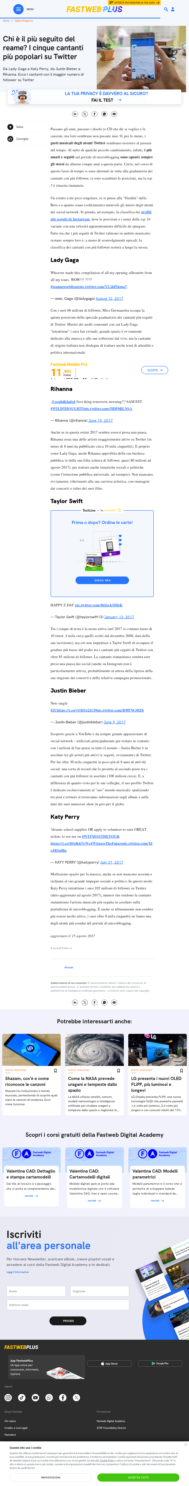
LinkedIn (75, 114)
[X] (76, 1397)
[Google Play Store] (160, 1363)
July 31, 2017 (111, 862)
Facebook (95, 114)
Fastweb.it (10, 1434)
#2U (54, 710)
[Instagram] (8, 1397)
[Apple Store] (109, 1363)
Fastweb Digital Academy (111, 1421)
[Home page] (94, 9)
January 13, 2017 (119, 617)
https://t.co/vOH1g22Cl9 (77, 710)
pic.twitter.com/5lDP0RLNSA (108, 408)
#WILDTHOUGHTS (67, 408)
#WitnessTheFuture (107, 843)
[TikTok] (21, 1397)
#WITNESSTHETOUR (100, 836)
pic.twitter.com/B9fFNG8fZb (120, 710)
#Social (68, 967)
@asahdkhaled (63, 401)
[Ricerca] (166, 9)
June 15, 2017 (100, 420)
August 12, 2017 (109, 298)
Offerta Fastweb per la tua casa (134, 2)
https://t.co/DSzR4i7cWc (71, 843)
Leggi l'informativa (18, 1272)
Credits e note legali (16, 1428)
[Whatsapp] (49, 1397)
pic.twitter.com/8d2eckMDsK (99, 605)
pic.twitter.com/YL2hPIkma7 (103, 286)
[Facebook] (62, 1397)
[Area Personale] (173, 9)
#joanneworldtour (65, 286)
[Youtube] (35, 1397)
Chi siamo (10, 1421)
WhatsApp (104, 114)
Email (114, 114)
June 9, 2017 (115, 722)
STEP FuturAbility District (111, 1428)
